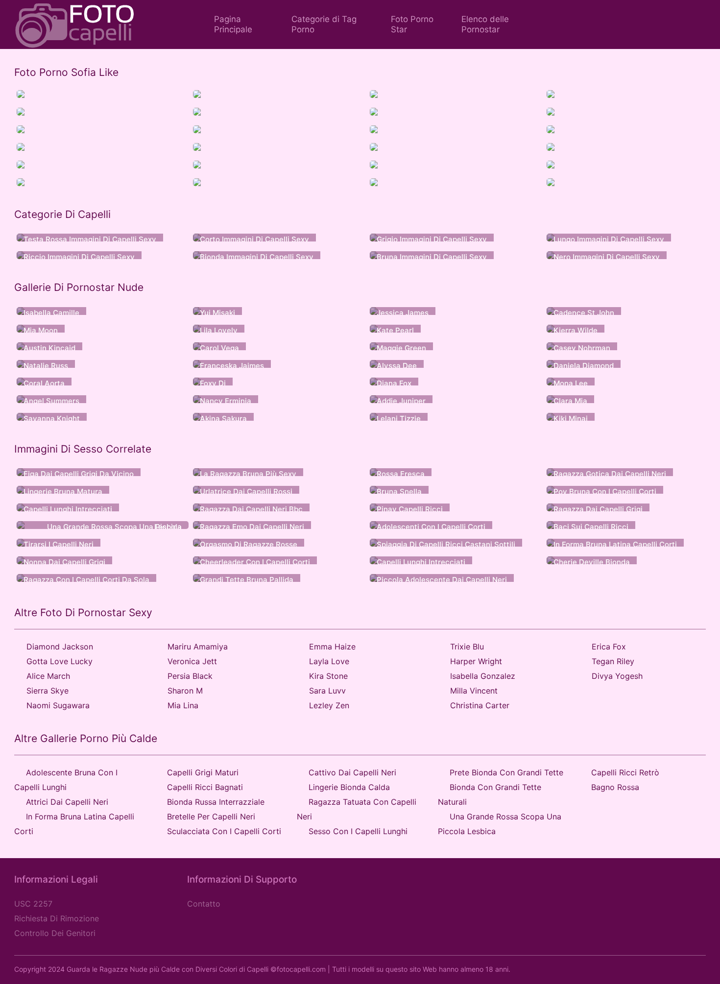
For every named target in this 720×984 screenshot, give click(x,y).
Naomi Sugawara (58, 705)
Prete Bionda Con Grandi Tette (506, 772)
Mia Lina (183, 705)
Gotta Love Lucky (59, 661)
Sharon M (185, 691)
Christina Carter (479, 705)
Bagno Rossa (615, 787)
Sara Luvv (327, 691)
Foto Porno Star (412, 24)
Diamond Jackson (59, 646)
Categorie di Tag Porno (324, 24)
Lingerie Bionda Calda (349, 787)
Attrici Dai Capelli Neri (67, 802)
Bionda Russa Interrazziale (215, 802)
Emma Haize (332, 646)
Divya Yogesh (617, 676)
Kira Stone (328, 676)
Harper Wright (476, 661)
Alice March (48, 676)
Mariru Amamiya (198, 646)
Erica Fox (609, 646)
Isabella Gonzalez (482, 676)
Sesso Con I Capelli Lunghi (358, 831)
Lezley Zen (329, 705)
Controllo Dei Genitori (55, 933)
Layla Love (329, 661)
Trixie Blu (467, 646)
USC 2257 (33, 904)
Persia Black (190, 676)
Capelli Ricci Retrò (625, 772)
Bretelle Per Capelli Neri (211, 816)
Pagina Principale (233, 24)
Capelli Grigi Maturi (203, 772)
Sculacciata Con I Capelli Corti (224, 831)
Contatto (203, 904)
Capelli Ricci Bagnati (205, 787)
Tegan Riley (613, 661)
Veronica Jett (192, 661)
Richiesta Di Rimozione (56, 918)
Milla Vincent (474, 691)
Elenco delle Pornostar (485, 24)
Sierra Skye (47, 691)
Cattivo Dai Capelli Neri (352, 772)
